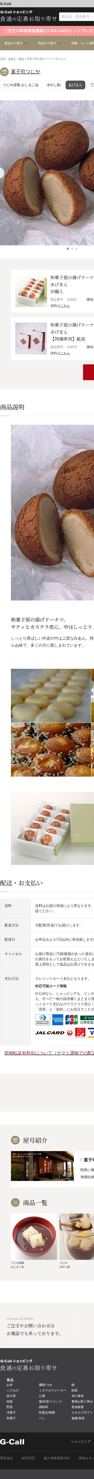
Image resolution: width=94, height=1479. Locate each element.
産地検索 (77, 1407)
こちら (65, 305)
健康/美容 (78, 1418)
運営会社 (6, 1458)
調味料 (43, 1407)
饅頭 (21, 58)
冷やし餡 (54, 85)
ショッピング (81, 1441)
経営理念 (28, 1458)
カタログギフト (82, 1412)
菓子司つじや (25, 71)
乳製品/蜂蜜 (47, 1412)
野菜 (10, 1407)
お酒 (42, 1396)
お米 (10, 1385)
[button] (68, 249)
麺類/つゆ (45, 1385)
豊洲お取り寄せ (82, 1401)
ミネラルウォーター (52, 1390)
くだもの (13, 1390)
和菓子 (12, 58)
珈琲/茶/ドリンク (50, 1401)
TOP (2, 58)
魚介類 (11, 1396)
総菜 (74, 1390)
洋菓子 (11, 1412)
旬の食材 (77, 1396)
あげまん (75, 85)
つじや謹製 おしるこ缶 (21, 85)
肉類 (10, 1401)
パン (42, 1418)
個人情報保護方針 (57, 1458)
